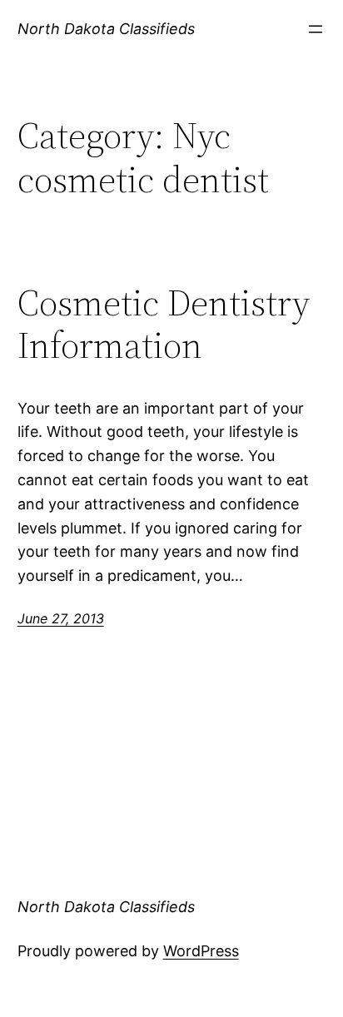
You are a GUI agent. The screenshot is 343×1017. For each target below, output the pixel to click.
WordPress (201, 951)
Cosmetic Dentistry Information (163, 324)
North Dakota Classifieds (106, 28)
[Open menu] (316, 29)
